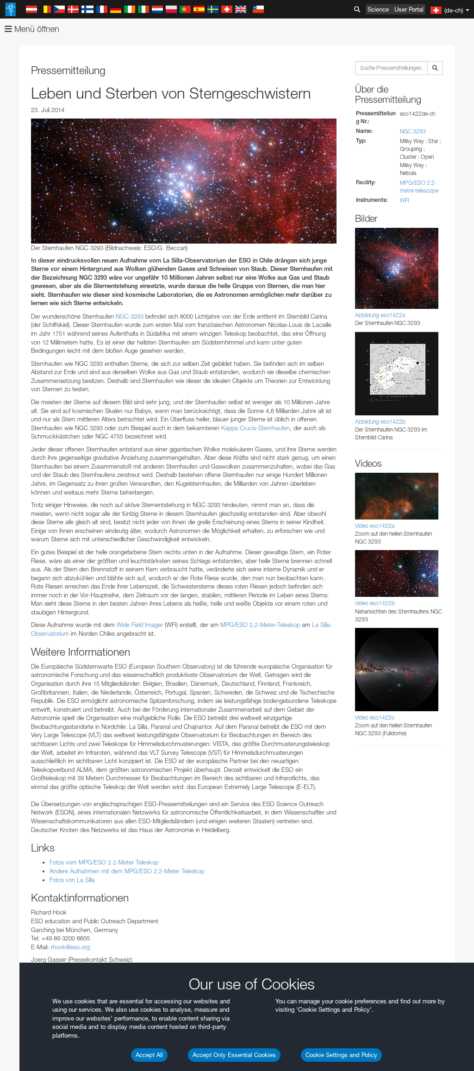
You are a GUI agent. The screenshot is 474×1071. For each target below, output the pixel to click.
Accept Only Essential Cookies (234, 1054)
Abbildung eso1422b (380, 421)
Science (378, 9)
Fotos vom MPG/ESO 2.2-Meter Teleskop (104, 862)
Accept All (149, 1054)
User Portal (409, 9)
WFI (404, 200)
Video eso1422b (375, 603)
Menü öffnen (35, 29)
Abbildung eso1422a (380, 315)
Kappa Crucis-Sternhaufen (255, 428)
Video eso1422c (374, 717)
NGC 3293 (129, 316)
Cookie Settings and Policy (341, 1054)
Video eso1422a (374, 525)
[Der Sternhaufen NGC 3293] (184, 181)
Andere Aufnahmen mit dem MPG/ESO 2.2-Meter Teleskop (127, 871)
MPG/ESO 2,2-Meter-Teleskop (260, 624)
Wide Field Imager (140, 624)
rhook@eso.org (70, 947)
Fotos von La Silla (72, 879)
